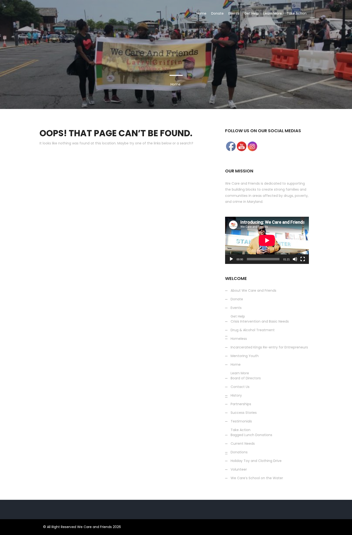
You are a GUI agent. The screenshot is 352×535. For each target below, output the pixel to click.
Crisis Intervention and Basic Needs (260, 321)
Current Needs (243, 443)
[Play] (231, 259)
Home (201, 13)
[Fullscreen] (302, 259)
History (236, 395)
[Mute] (295, 259)
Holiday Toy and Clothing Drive (319, 45)
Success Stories (283, 100)
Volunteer (301, 86)
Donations (302, 31)
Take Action (297, 13)
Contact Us (240, 386)
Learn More (272, 13)
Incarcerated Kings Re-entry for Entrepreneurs (269, 347)
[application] (267, 240)
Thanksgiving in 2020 (311, 72)
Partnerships (241, 404)
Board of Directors (246, 378)
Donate (217, 13)
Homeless (239, 338)
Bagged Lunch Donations (251, 435)
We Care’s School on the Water (320, 59)
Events (233, 13)
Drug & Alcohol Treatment (253, 330)
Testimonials (241, 421)
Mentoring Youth (245, 355)
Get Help (251, 13)
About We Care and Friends (253, 290)
